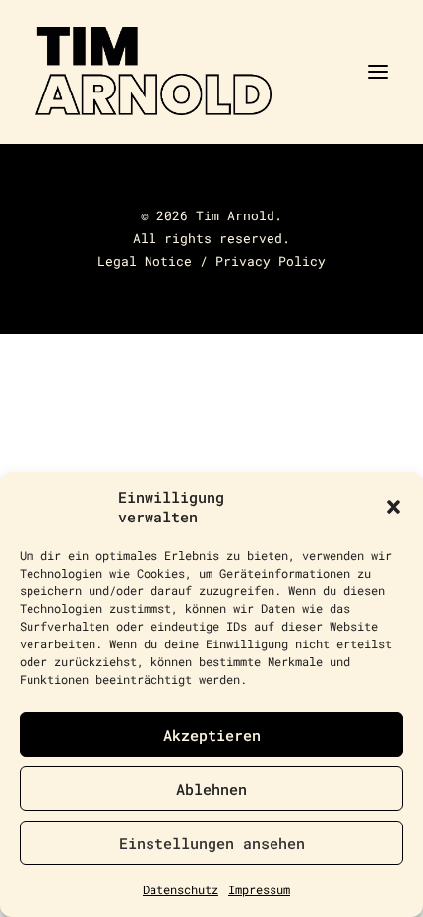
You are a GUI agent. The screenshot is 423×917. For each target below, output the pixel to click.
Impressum (259, 889)
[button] (393, 507)
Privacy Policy (270, 261)
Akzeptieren (212, 735)
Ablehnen (211, 789)
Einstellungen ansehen (212, 843)
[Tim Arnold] (211, 72)
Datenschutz (180, 889)
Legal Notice (144, 261)
